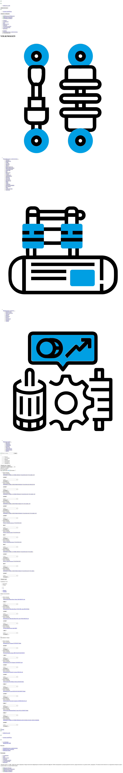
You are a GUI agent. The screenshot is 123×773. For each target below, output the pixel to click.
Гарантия (5, 25)
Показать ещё (3, 579)
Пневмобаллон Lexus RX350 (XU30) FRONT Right (14, 691)
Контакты (5, 28)
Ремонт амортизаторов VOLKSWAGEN (12, 561)
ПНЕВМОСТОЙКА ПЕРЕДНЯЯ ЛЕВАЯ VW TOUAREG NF (16, 503)
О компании (5, 21)
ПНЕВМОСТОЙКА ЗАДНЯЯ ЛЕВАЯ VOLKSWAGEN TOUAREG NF (19, 474)
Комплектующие (6, 750)
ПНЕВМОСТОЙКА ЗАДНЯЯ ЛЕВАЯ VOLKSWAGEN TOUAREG (18, 551)
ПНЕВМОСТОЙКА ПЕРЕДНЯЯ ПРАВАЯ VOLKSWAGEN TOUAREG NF (20, 513)
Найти (15, 453)
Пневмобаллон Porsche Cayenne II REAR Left (13, 672)
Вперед (4, 590)
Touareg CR (7, 463)
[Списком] (13, 470)
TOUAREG (7, 458)
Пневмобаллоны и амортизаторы (10, 748)
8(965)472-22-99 (6, 5)
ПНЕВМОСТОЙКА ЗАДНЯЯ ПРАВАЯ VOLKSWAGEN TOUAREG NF (19, 494)
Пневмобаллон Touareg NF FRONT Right (12, 643)
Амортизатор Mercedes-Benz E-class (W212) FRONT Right (15, 710)
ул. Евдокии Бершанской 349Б (7, 742)
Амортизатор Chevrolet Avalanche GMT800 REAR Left (15, 700)
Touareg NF (7, 462)
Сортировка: (3, 466)
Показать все (3, 465)
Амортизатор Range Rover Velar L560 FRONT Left (14, 599)
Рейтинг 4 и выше (4, 468)
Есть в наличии (4, 469)
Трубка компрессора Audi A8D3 (10, 628)
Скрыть (8, 465)
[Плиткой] (6, 470)
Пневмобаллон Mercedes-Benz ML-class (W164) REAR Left (16, 618)
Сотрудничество (6, 27)
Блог (4, 22)
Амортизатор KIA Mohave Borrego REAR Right (13, 681)
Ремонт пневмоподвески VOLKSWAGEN (12, 522)
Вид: (2, 470)
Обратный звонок (4, 7)
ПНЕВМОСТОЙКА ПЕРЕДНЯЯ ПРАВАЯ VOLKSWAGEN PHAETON (19, 484)
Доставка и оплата (7, 26)
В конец (5, 591)
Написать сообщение (5, 13)
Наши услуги (6, 24)
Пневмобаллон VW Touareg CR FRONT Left (12, 662)
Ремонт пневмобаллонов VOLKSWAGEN (12, 542)
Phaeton (6, 459)
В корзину (5, 490)
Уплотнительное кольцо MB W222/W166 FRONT (14, 652)
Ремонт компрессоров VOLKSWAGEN (11, 532)
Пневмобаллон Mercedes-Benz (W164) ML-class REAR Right (16, 609)
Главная (5, 20)
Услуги (6, 456)
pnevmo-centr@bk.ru (7, 11)
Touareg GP (7, 460)
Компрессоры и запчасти (8, 749)
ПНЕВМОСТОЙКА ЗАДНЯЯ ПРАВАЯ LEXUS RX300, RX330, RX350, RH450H (21, 720)
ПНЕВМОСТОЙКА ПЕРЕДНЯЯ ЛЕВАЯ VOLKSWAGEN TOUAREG (18, 570)
